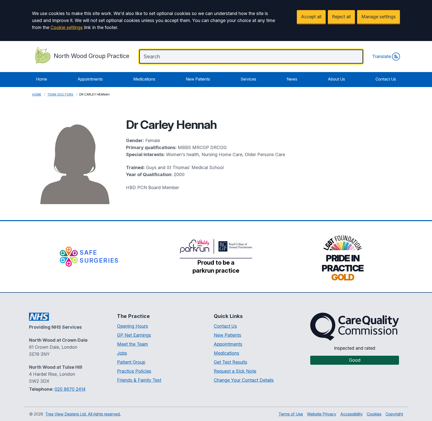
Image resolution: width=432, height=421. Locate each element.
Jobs (122, 353)
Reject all (341, 16)
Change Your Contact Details (244, 380)
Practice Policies (134, 371)
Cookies (374, 413)
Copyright (394, 413)
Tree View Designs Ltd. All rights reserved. (83, 413)
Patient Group (131, 362)
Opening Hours (132, 326)
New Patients (198, 79)
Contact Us (386, 79)
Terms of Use (290, 413)
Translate (381, 56)
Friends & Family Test (139, 380)
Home (41, 79)
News (292, 79)
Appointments (90, 79)
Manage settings (378, 16)
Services (248, 79)
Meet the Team (132, 344)
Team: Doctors (60, 94)
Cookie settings (66, 27)
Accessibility (351, 413)
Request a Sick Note (235, 371)
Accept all (311, 16)
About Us (336, 79)
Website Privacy (321, 413)
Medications (144, 79)
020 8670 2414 (70, 389)
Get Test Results (230, 362)
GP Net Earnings (134, 335)
